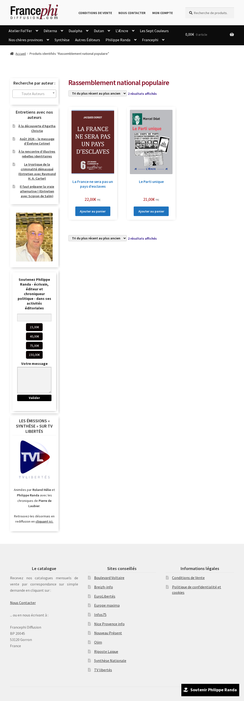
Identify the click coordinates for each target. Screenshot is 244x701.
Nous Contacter (132, 13)
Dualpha (75, 30)
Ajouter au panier (93, 211)
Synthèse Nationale (110, 660)
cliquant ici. (44, 521)
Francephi (150, 39)
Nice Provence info (109, 623)
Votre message (34, 363)
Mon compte (162, 13)
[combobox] (34, 94)
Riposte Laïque (106, 651)
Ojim (98, 642)
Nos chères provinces (26, 39)
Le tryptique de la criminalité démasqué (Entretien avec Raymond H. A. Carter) (37, 171)
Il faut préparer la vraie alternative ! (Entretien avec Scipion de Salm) (37, 191)
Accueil (20, 53)
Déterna (50, 30)
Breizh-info (103, 587)
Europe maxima (107, 605)
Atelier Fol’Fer (20, 30)
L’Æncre (122, 30)
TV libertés (103, 669)
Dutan (99, 30)
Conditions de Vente (95, 13)
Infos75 (100, 614)
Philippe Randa (118, 39)
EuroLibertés (104, 596)
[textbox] (34, 94)
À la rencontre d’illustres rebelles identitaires (37, 153)
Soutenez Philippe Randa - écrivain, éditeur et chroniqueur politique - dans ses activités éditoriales (34, 293)
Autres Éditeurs (87, 39)
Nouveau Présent (108, 632)
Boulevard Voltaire (109, 577)
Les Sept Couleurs (154, 30)
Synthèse (62, 39)
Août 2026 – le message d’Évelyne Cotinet (37, 141)
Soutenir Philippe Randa (213, 689)
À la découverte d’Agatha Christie (37, 128)
